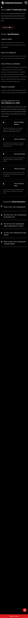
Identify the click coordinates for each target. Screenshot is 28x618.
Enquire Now (6, 27)
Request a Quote (14, 616)
